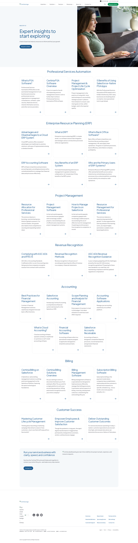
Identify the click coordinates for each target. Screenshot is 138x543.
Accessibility (115, 529)
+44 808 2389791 (39, 531)
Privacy (109, 529)
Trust (105, 529)
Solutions (87, 516)
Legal (100, 529)
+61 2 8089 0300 (63, 531)
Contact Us (28, 468)
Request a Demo (113, 4)
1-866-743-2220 (28, 531)
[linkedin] (34, 515)
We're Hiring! (112, 519)
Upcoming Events (101, 519)
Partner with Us (112, 516)
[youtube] (41, 515)
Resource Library (101, 522)
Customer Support (90, 522)
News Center (100, 516)
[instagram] (37, 515)
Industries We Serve (90, 519)
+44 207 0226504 (51, 531)
